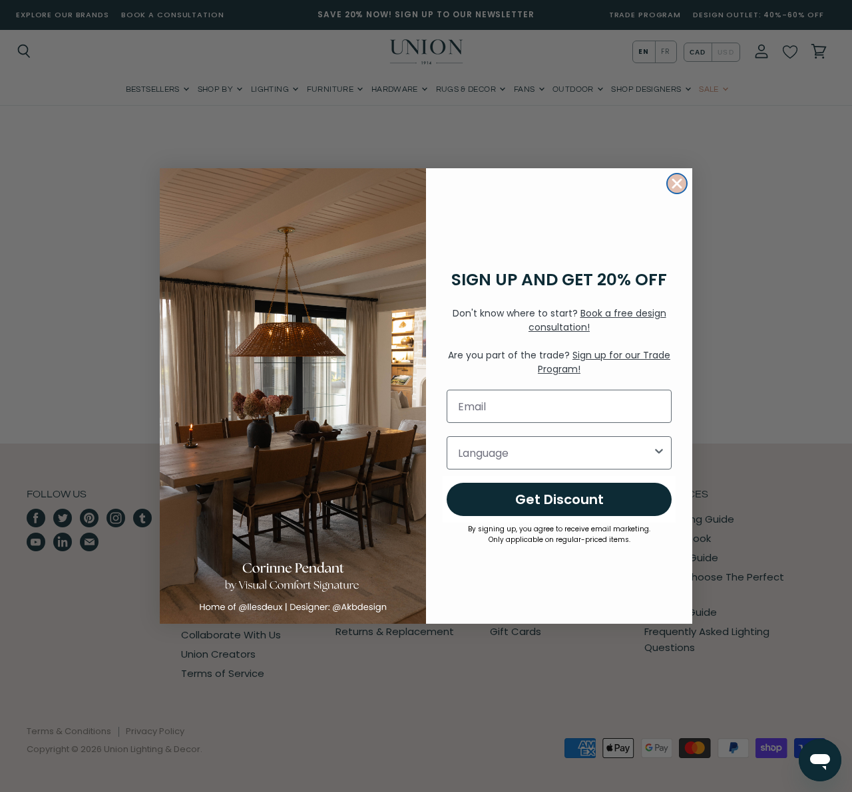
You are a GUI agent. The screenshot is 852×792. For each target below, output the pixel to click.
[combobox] (555, 453)
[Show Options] (659, 453)
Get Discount (559, 499)
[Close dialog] (677, 184)
